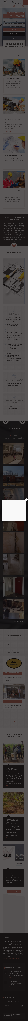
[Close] (26, 499)
